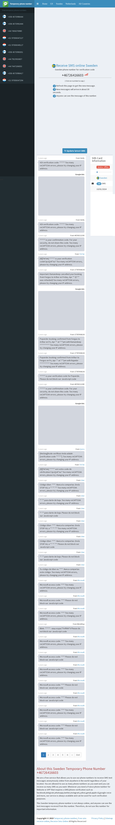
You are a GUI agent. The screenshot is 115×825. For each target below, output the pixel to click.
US (51, 4)
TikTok (81, 254)
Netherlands (71, 4)
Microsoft (81, 580)
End (78, 754)
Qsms (82, 449)
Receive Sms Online (59, 821)
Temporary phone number (65, 818)
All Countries (84, 4)
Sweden (59, 4)
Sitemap (109, 818)
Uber (82, 480)
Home (44, 4)
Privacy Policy (97, 818)
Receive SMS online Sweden (77, 65)
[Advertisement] (16, 130)
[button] (37, 3)
